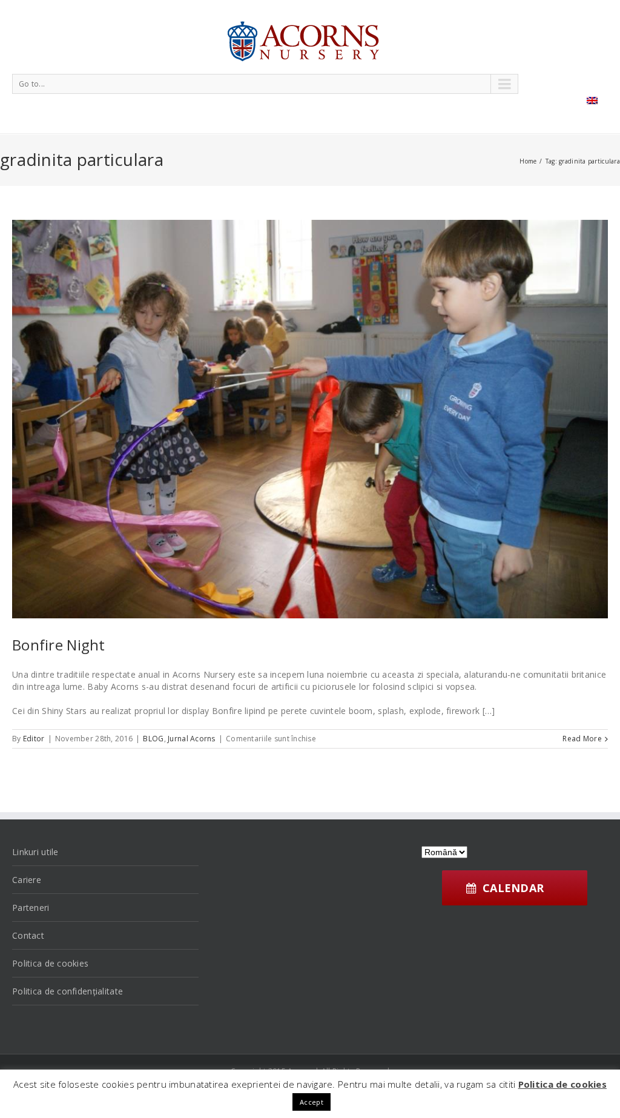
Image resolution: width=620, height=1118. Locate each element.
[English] (592, 100)
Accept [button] (311, 1101)
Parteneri (31, 907)
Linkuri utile (35, 852)
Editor (34, 738)
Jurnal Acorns (192, 738)
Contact (28, 935)
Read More (582, 738)
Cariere (26, 879)
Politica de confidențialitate (67, 991)
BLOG (153, 738)
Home (527, 161)
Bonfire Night (58, 645)
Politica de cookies (50, 963)
